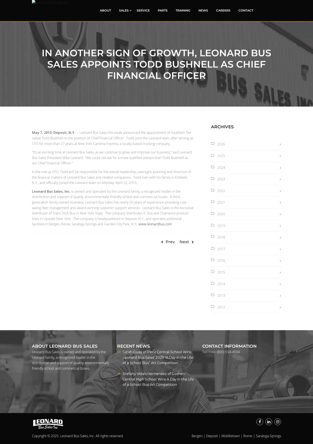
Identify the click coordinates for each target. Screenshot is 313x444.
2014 (221, 284)
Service (143, 10)
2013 (221, 295)
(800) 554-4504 (228, 352)
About (105, 10)
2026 (221, 144)
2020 (221, 214)
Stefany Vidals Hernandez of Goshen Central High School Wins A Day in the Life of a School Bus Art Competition (158, 379)
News (203, 10)
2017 (221, 249)
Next (184, 242)
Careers (223, 10)
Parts (163, 10)
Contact (245, 10)
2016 (221, 260)
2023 (221, 179)
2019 (221, 225)
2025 (221, 155)
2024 (221, 167)
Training (183, 10)
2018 (221, 237)
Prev (170, 242)
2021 (221, 202)
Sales (124, 10)
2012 (221, 307)
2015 (221, 272)
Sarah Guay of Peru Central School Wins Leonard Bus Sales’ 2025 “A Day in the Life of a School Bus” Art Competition (158, 357)
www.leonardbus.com (155, 224)
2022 (221, 190)
